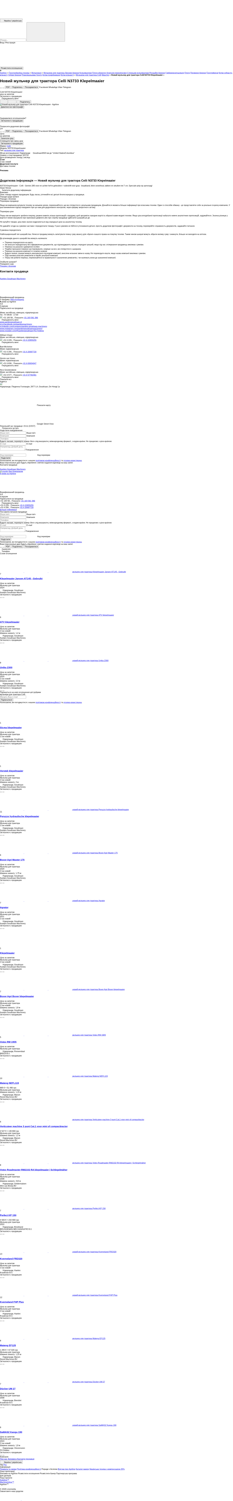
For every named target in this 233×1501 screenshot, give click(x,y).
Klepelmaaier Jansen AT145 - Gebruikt (21, 578)
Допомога (12, 1459)
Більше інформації (8, 510)
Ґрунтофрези (212, 73)
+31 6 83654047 (29, 363)
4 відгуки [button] (4, 306)
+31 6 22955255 (29, 340)
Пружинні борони (198, 73)
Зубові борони (14, 75)
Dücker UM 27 (8, 1388)
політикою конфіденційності (48, 460)
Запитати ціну (7, 138)
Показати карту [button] (44, 405)
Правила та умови (8, 1469)
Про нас (3, 1459)
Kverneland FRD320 (11, 1258)
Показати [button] (19, 318)
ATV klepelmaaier (9, 622)
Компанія (31, 436)
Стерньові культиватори (138, 73)
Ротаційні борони (157, 73)
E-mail (29, 444)
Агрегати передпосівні (116, 73)
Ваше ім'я (31, 433)
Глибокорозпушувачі (174, 73)
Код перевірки (43, 455)
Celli (9, 146)
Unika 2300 (6, 667)
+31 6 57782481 (29, 375)
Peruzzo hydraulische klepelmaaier (19, 816)
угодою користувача (73, 460)
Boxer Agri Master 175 (12, 860)
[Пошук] (46, 32)
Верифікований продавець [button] (12, 297)
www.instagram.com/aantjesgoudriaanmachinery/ (21, 329)
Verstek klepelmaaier (11, 771)
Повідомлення (32, 450)
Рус (5, 1465)
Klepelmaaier (7, 953)
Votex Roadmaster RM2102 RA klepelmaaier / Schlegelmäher (33, 1170)
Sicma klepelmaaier (11, 727)
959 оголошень (17, 300)
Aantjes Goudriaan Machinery (13, 279)
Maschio (105, 75)
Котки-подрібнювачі (51, 75)
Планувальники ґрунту (32, 75)
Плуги (187, 73)
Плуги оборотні (99, 73)
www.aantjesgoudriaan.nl (11, 322)
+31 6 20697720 (29, 352)
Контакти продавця (25, 1459)
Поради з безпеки (8, 266)
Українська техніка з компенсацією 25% (107, 1469)
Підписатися (6, 700)
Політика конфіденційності (29, 1469)
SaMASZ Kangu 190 (11, 1432)
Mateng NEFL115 (9, 1083)
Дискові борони (72, 73)
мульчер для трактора (14, 150)
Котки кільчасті (67, 75)
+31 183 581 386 (30, 318)
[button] (116, 55)
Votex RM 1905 (8, 1042)
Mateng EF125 (8, 1345)
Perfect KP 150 (8, 1215)
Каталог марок (82, 1469)
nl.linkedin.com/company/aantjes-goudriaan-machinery (23, 326)
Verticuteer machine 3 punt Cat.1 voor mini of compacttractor (34, 1126)
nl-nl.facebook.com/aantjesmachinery (16, 324)
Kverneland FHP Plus (12, 1302)
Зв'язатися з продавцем (12, 121)
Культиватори (85, 73)
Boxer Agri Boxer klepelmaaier (17, 996)
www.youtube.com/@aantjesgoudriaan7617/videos (22, 331)
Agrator (4, 907)
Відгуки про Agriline (66, 1469)
